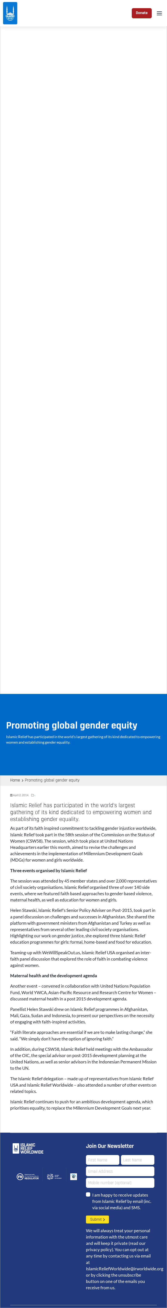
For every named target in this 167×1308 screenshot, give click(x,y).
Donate (142, 13)
